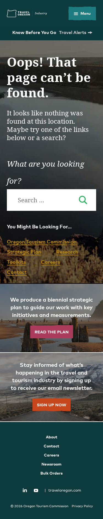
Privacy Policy (82, 506)
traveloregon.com (62, 490)
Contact (17, 272)
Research (67, 251)
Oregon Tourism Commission (42, 241)
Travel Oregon (27, 13)
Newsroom (51, 464)
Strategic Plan (24, 251)
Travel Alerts (72, 32)
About (51, 437)
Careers (50, 262)
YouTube (36, 490)
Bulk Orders (51, 473)
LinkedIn (24, 490)
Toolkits (16, 262)
